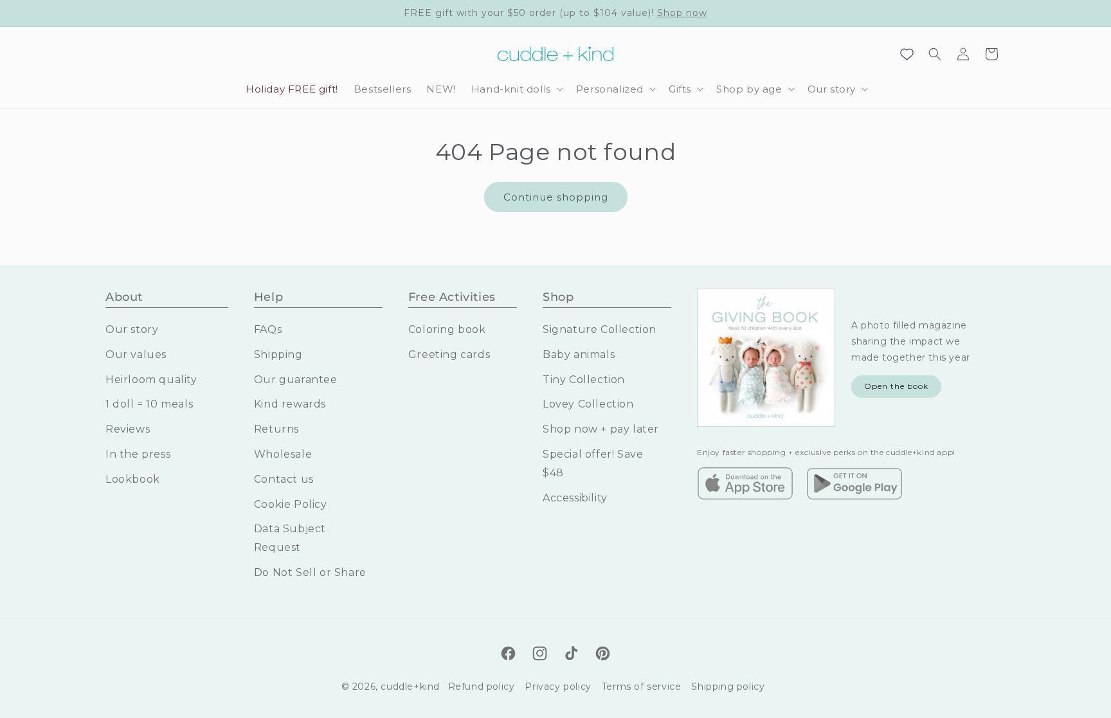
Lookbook (132, 479)
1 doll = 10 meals (149, 404)
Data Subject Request (290, 538)
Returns (276, 429)
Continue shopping (555, 197)
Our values (136, 354)
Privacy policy (558, 686)
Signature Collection (599, 329)
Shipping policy (727, 686)
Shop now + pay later (601, 429)
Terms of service (642, 686)
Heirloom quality (151, 379)
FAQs (268, 329)
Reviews (127, 429)
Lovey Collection (588, 404)
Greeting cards (449, 354)
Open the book (896, 386)
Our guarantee (296, 379)
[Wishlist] (906, 54)
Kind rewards (290, 404)
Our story (131, 329)
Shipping (278, 354)
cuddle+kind (410, 686)
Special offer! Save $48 (593, 463)
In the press (137, 454)
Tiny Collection (584, 379)
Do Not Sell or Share (310, 572)
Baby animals (579, 354)
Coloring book (447, 329)
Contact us (284, 479)
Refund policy (481, 686)
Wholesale (283, 454)
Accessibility (575, 498)
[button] (516, 89)
